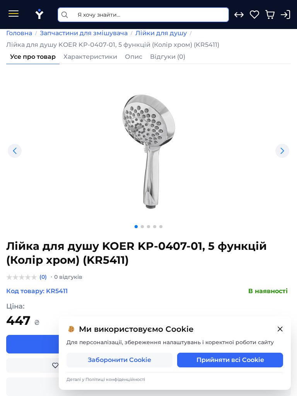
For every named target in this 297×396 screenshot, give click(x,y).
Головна (19, 33)
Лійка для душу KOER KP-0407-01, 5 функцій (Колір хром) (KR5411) (112, 44)
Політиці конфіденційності (115, 379)
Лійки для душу (161, 33)
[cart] (270, 14)
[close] (280, 329)
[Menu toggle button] (13, 14)
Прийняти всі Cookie (230, 360)
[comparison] (239, 14)
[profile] (285, 14)
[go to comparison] (239, 14)
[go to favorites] (254, 14)
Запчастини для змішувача (84, 33)
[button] (15, 151)
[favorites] (254, 14)
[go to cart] (270, 14)
